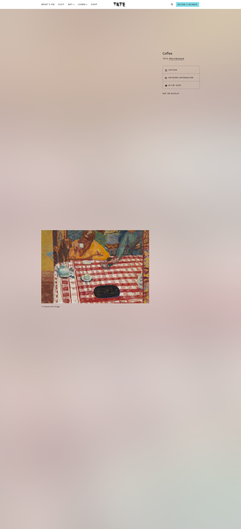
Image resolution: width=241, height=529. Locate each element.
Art (70, 4)
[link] (50, 306)
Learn (81, 4)
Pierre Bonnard (176, 58)
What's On (48, 4)
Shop (94, 4)
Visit (61, 4)
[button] (171, 4)
